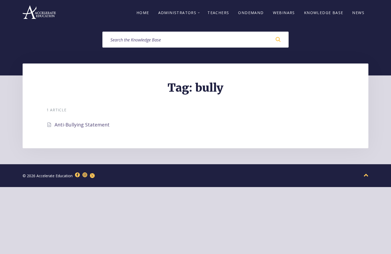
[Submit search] (278, 39)
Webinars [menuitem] (284, 12)
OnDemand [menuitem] (251, 12)
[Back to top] (366, 175)
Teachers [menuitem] (218, 12)
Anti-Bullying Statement (82, 124)
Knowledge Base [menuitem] (323, 12)
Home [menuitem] (142, 12)
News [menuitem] (358, 12)
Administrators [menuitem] (177, 12)
